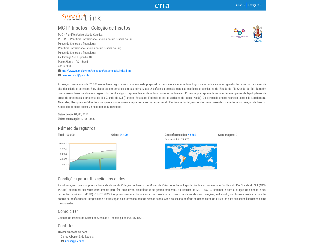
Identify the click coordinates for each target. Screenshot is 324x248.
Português (253, 5)
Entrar (238, 5)
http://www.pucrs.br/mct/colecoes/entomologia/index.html (96, 71)
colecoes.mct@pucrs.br (76, 75)
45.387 (192, 135)
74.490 (124, 135)
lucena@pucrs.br (74, 241)
